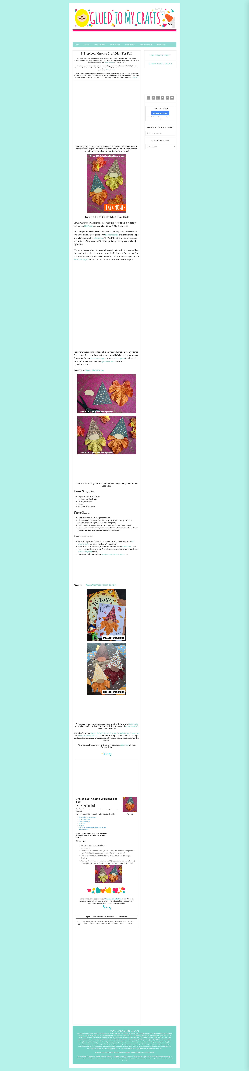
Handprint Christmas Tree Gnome (113, 554)
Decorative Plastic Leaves (87, 817)
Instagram (120, 358)
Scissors (82, 823)
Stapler (81, 825)
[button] (85, 805)
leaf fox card (126, 547)
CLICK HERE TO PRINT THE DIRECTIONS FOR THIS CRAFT (107, 917)
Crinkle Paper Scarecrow (128, 733)
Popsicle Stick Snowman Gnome (101, 585)
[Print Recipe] (93, 805)
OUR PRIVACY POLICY (160, 55)
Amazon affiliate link (113, 899)
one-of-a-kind (131, 726)
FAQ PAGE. (135, 77)
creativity (124, 745)
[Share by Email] (77, 805)
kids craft (133, 724)
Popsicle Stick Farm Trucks (103, 733)
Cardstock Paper (84, 821)
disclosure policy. (110, 69)
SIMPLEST (88, 226)
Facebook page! (81, 259)
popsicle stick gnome (85, 552)
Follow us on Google (160, 113)
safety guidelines (109, 62)
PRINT (130, 814)
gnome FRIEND (108, 361)
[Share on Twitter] (81, 805)
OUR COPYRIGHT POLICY (160, 63)
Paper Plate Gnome (95, 370)
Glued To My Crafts (124, 18)
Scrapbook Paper (85, 819)
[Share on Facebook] (89, 805)
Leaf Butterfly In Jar (88, 735)
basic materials (111, 235)
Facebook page (97, 358)
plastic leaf (98, 238)
